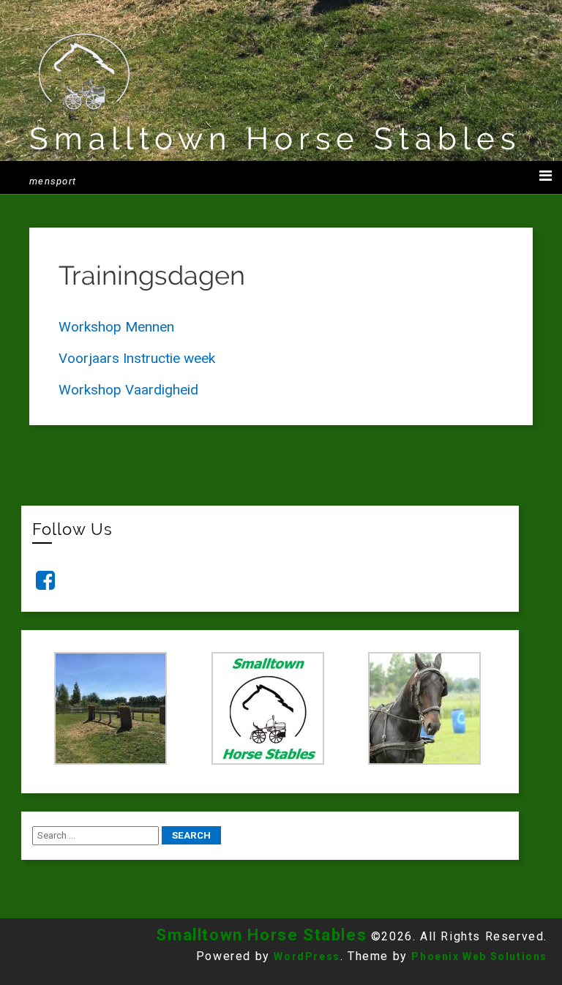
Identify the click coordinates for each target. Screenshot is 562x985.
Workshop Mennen (116, 326)
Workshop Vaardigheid (128, 389)
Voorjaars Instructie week (137, 358)
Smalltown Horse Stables (275, 139)
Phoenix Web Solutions (479, 956)
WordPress (307, 956)
